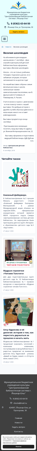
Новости (8, 47)
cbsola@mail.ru (20, 403)
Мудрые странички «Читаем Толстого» (13, 272)
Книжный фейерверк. (15, 195)
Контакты (18, 431)
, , (20, 409)
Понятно (18, 446)
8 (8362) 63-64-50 (20, 398)
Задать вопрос (18, 32)
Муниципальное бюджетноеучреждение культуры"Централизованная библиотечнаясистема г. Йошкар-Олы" (18, 15)
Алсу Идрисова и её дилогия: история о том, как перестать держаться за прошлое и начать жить (18, 333)
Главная (18, 418)
